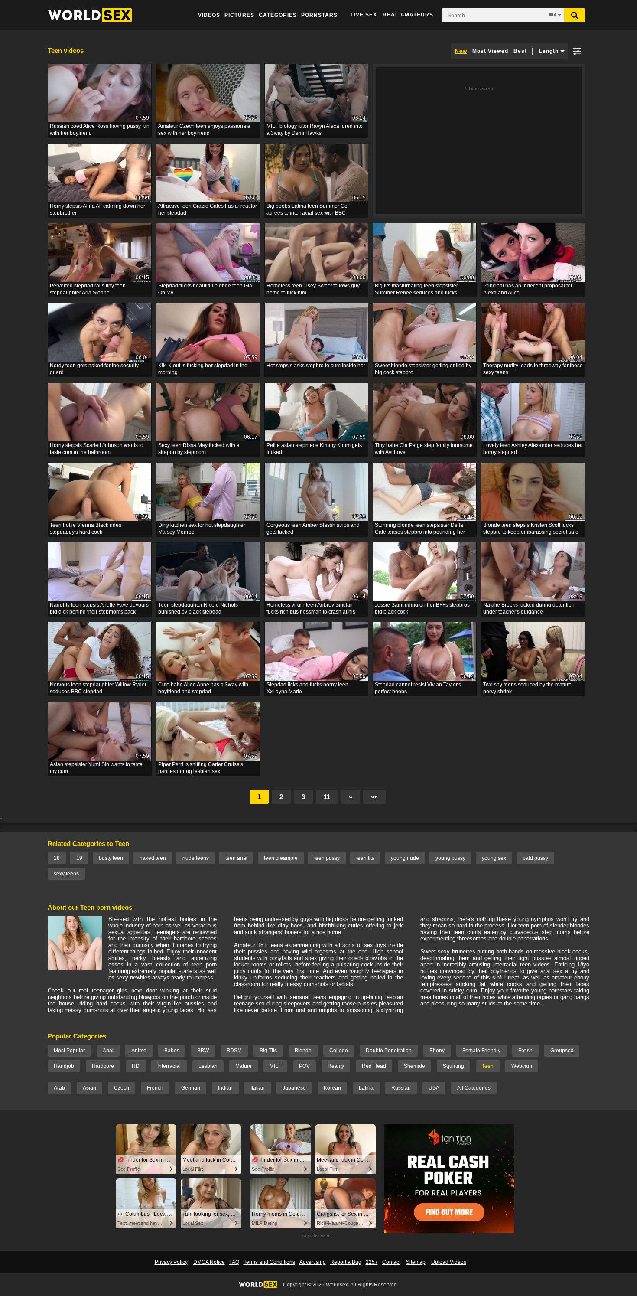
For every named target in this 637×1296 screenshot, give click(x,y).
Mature (243, 1066)
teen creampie (281, 858)
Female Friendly (481, 1051)
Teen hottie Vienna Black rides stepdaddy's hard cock (85, 528)
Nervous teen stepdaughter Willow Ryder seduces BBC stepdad (98, 688)
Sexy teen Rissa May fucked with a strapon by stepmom (199, 448)
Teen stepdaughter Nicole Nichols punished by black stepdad (198, 608)
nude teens (195, 858)
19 (79, 858)
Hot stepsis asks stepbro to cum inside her (315, 365)
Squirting (453, 1066)
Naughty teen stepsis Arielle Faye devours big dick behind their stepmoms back (99, 608)
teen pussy (327, 858)
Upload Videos (448, 1262)
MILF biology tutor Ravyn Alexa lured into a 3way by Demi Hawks (314, 129)
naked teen (153, 858)
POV (304, 1066)
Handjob (64, 1066)
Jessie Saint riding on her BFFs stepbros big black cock (422, 608)
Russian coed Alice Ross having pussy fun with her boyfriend (100, 129)
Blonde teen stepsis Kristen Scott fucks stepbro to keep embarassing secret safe (530, 528)
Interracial (169, 1066)
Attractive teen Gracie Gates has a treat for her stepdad (207, 209)
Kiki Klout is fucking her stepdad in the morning (202, 368)
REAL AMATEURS (408, 15)
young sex (494, 858)
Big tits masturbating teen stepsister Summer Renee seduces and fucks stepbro (416, 290)
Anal (108, 1051)
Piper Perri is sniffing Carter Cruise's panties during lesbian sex (200, 767)
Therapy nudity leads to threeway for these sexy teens (533, 368)
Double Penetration (389, 1051)
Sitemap (416, 1262)
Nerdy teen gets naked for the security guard (94, 368)
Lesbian (208, 1066)
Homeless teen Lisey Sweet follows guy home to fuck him (313, 289)
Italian (257, 1088)
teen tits (365, 858)
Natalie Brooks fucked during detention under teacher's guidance (529, 608)
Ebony (437, 1051)
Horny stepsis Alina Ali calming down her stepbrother (97, 209)
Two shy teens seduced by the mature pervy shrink (527, 688)
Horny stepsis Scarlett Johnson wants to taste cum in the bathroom (96, 448)
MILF (275, 1066)
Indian (225, 1088)
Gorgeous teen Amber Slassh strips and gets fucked (313, 528)
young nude (405, 858)
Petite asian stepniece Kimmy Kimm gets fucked (314, 448)
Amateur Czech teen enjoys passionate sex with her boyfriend (204, 129)
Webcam (521, 1066)
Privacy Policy (171, 1262)
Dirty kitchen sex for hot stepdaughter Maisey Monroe (201, 528)
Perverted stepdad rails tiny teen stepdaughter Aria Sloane (88, 289)
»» (374, 796)
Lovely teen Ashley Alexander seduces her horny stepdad (533, 448)
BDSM (234, 1051)
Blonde (303, 1051)
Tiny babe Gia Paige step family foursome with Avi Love (424, 448)
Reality (336, 1066)
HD (136, 1066)
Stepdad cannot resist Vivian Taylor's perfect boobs (418, 688)
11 (327, 796)
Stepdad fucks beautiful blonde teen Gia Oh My (205, 289)
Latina (366, 1088)
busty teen (111, 858)
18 (57, 858)
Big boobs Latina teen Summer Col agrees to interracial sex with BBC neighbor (307, 210)
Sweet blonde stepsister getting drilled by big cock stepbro (423, 368)
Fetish (525, 1051)
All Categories (474, 1088)
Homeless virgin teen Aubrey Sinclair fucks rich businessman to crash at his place (310, 609)
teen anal (236, 858)
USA (434, 1088)
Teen (488, 1066)
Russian (401, 1088)
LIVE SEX (364, 15)
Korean (332, 1088)
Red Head (374, 1066)
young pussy (450, 858)
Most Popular (69, 1051)
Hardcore (103, 1066)
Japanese (294, 1088)
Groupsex (561, 1051)
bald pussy (535, 858)
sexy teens (66, 874)
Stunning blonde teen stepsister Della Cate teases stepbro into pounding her (420, 528)
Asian (89, 1088)
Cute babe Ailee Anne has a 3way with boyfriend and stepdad (203, 688)
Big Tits (268, 1051)
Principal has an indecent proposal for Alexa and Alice (527, 289)
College (338, 1051)
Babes (171, 1051)
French (155, 1088)
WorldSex (90, 15)
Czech (121, 1088)
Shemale (414, 1066)
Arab (59, 1088)
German (190, 1088)
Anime (138, 1051)
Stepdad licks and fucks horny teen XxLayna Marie (307, 688)
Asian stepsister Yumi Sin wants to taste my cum (96, 767)
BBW (203, 1051)
